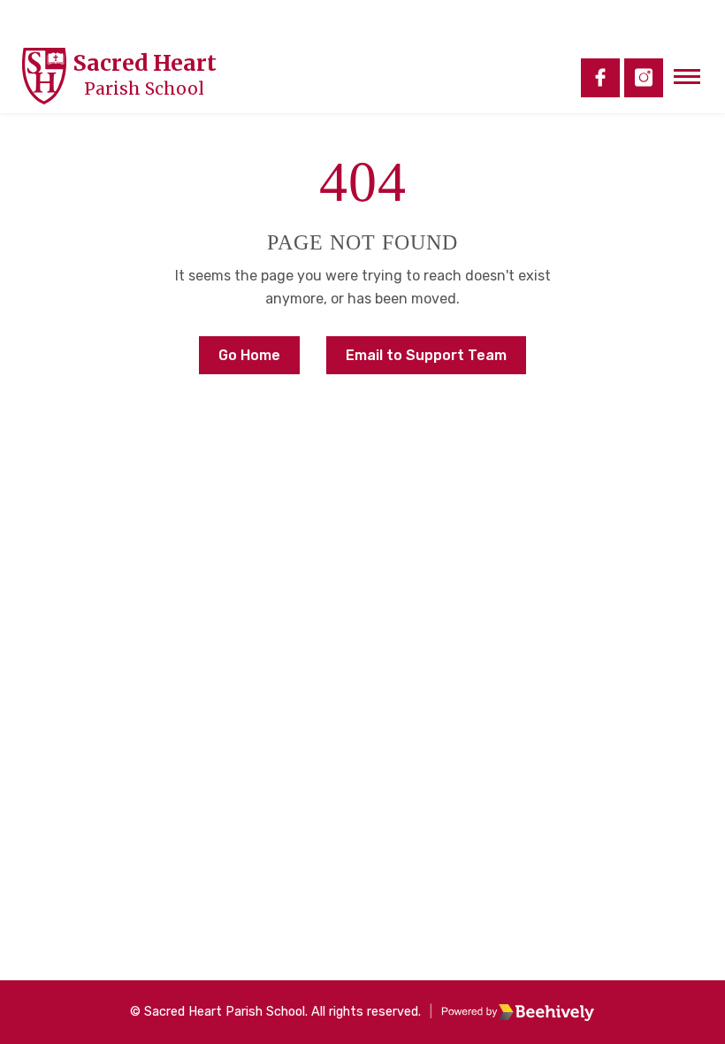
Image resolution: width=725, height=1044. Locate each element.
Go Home (249, 355)
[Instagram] (643, 77)
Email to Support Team (426, 355)
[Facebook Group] (600, 77)
